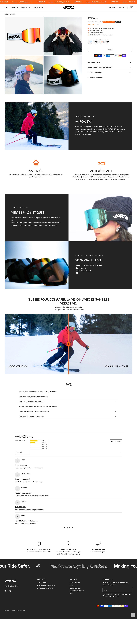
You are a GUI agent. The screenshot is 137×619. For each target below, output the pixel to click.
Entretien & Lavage (95, 72)
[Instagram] (11, 591)
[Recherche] (127, 7)
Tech (6, 7)
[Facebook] (7, 591)
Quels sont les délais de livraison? (31, 402)
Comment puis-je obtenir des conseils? (33, 397)
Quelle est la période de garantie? (31, 416)
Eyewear (13, 7)
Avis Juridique (42, 583)
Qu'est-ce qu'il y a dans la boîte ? (100, 67)
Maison (6, 14)
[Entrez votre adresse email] (130, 590)
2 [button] (67, 528)
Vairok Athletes (75, 583)
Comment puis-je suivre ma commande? (34, 411)
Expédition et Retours (77, 591)
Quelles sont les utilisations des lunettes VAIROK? (37, 392)
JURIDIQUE (41, 579)
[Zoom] (39, 21)
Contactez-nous (75, 588)
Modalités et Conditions (45, 588)
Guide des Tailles (94, 62)
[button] (112, 7)
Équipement (24, 7)
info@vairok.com (13, 586)
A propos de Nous (38, 7)
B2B (71, 593)
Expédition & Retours (95, 77)
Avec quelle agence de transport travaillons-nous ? (38, 406)
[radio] (90, 41)
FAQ (71, 585)
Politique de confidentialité (46, 585)
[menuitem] (7, 7)
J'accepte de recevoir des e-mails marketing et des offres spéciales (117, 595)
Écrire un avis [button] (116, 441)
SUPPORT (73, 579)
